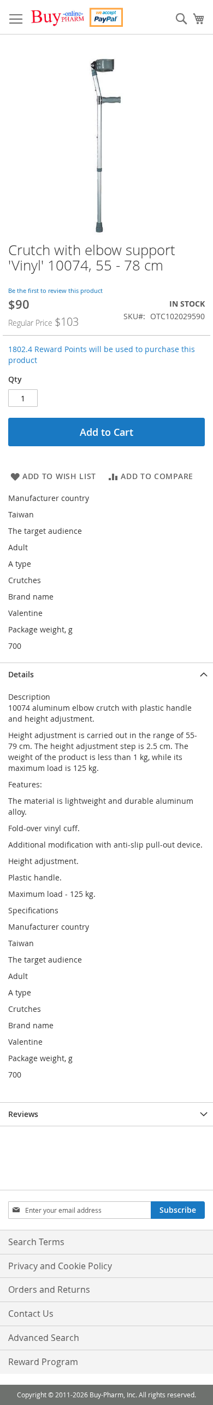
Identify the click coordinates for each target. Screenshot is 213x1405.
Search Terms (36, 1242)
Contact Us (31, 1314)
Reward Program (43, 1362)
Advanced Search (43, 1338)
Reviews (23, 1114)
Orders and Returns (49, 1289)
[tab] (106, 674)
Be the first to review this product (55, 290)
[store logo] (76, 17)
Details (21, 674)
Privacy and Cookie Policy (60, 1266)
